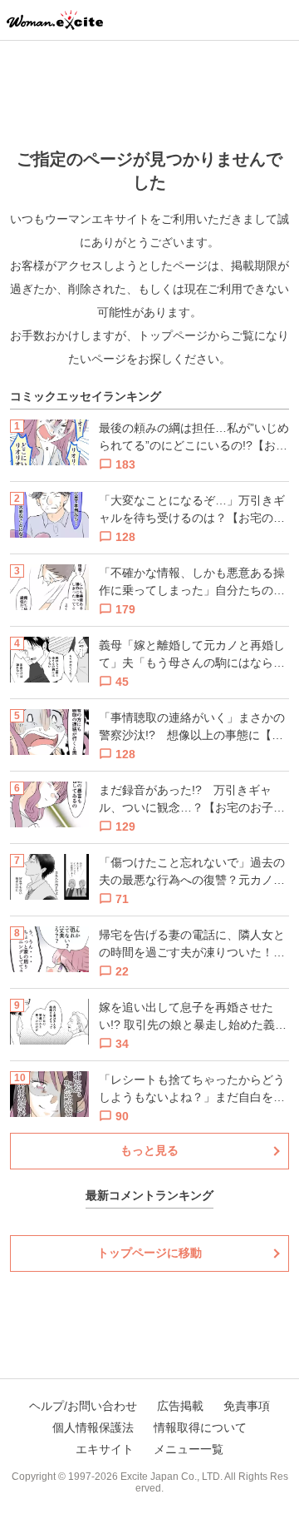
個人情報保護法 (93, 1427)
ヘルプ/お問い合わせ (83, 1405)
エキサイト (105, 1449)
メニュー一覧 (188, 1449)
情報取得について (200, 1427)
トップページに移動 (149, 1252)
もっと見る (149, 1150)
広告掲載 (180, 1405)
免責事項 (246, 1405)
